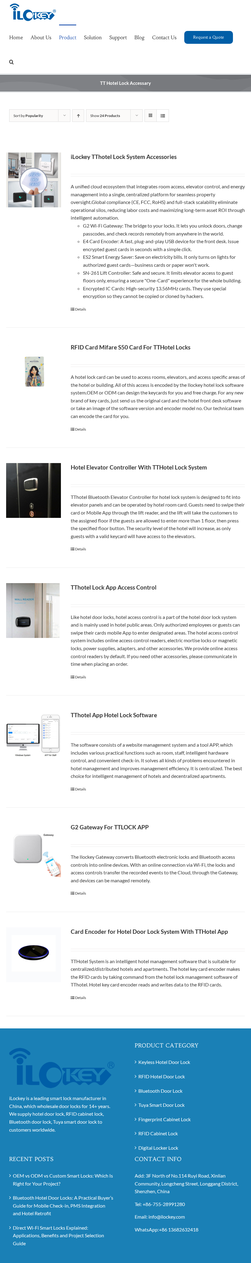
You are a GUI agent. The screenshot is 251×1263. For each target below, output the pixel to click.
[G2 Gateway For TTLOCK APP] (33, 850)
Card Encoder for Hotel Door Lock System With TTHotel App (149, 931)
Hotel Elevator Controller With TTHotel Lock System (139, 467)
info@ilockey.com (166, 1217)
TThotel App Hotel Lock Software (114, 714)
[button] (11, 61)
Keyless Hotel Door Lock (164, 1062)
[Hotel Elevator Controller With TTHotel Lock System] (33, 490)
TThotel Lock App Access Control (113, 587)
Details (80, 309)
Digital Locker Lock (158, 1148)
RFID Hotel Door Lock (161, 1076)
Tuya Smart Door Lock (161, 1105)
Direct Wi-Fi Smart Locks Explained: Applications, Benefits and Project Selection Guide (58, 1235)
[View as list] (163, 116)
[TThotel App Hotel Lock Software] (33, 738)
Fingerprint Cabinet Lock (164, 1119)
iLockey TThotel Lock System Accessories (124, 156)
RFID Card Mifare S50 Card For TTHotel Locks (130, 347)
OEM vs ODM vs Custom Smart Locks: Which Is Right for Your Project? (63, 1179)
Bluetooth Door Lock (160, 1091)
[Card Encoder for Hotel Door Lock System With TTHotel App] (33, 954)
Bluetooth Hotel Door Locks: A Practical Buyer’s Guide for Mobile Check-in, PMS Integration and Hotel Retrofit (63, 1205)
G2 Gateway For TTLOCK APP (110, 827)
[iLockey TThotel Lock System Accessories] (33, 180)
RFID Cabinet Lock (158, 1133)
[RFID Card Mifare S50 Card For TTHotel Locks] (33, 370)
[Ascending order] (78, 115)
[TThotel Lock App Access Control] (33, 610)
